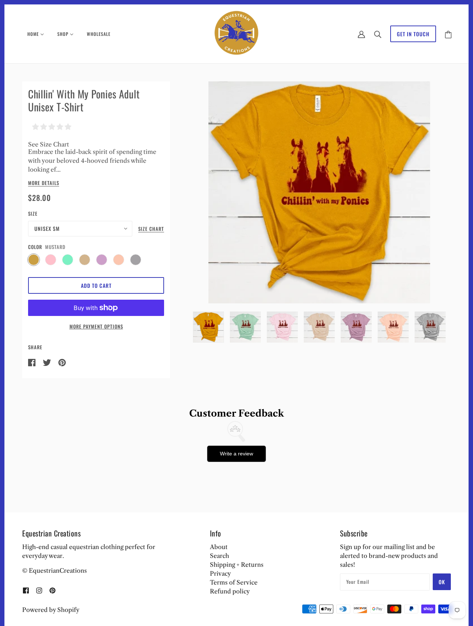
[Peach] (118, 259)
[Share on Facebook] (32, 361)
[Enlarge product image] (319, 192)
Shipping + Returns (236, 564)
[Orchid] (101, 259)
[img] (26, 589)
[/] (237, 33)
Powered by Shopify (50, 609)
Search (219, 555)
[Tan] (84, 259)
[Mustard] (33, 259)
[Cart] (448, 34)
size (33, 213)
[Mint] (67, 259)
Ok (442, 582)
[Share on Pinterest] (62, 361)
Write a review (236, 454)
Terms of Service (234, 582)
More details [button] (43, 183)
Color (35, 246)
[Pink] (50, 259)
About (219, 547)
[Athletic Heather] (135, 259)
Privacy (220, 573)
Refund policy (230, 591)
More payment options (96, 326)
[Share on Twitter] (47, 361)
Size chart (151, 229)
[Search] (378, 34)
